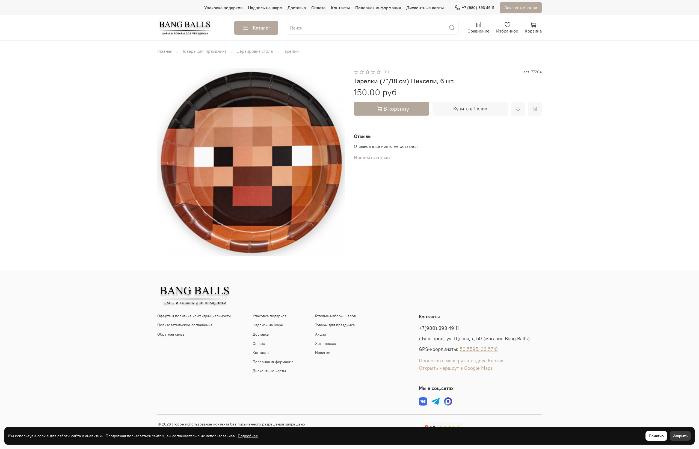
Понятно (656, 435)
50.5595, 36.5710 (479, 349)
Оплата (318, 7)
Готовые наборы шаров (335, 315)
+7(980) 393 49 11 (439, 328)
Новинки (322, 352)
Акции (320, 334)
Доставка (297, 7)
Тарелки (291, 51)
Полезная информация (378, 7)
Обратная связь (171, 334)
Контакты (340, 7)
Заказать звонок (520, 7)
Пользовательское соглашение (185, 324)
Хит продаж (325, 343)
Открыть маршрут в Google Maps (456, 368)
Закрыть (680, 435)
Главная (164, 51)
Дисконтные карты (425, 7)
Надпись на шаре (265, 7)
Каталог (262, 28)
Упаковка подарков (223, 7)
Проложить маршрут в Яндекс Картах (461, 361)
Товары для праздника (204, 51)
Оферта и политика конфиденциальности (194, 315)
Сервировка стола (254, 51)
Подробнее (248, 435)
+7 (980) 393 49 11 (478, 7)
